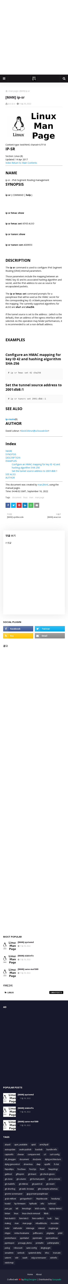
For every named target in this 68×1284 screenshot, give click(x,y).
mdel (7, 1228)
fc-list (56, 1164)
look (49, 1218)
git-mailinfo (10, 1184)
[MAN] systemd (26, 942)
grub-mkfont (10, 1198)
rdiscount (18, 1248)
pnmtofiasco (10, 1238)
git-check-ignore (47, 1174)
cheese (20, 1154)
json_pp (8, 1208)
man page (13, 91)
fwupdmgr (53, 1169)
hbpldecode (41, 1198)
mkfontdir (17, 1228)
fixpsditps (9, 1169)
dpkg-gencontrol (12, 1164)
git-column (21, 1179)
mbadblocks (41, 1223)
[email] (50, 635)
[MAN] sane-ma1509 (28, 969)
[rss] (18, 635)
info (42, 1203)
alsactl (7, 1144)
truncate (57, 1252)
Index (8, 162)
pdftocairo (38, 1233)
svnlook (20, 1252)
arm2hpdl (44, 1144)
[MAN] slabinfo (26, 955)
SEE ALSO (11, 474)
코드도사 (11, 103)
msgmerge (53, 1228)
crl (45, 1154)
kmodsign (26, 1208)
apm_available (20, 1144)
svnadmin (9, 1252)
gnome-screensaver (14, 1193)
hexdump (55, 1198)
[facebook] (18, 628)
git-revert (50, 1184)
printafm (39, 1243)
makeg (8, 1223)
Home (30, 1274)
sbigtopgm (45, 1248)
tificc (47, 1252)
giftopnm (20, 1174)
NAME (9, 450)
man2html (43, 484)
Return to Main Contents (24, 162)
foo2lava (21, 1169)
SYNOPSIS (11, 454)
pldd (60, 1233)
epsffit (47, 1164)
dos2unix (37, 1159)
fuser (42, 1169)
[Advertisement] (34, 37)
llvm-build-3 (10, 1218)
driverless (28, 1164)
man (31, 497)
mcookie (55, 1223)
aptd (33, 1144)
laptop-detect (55, 1208)
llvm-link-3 (23, 1218)
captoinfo (9, 1154)
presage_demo (25, 1243)
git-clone (8, 1179)
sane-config (31, 1248)
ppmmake (37, 1238)
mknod (41, 1228)
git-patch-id (37, 1184)
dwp (38, 1164)
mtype (7, 1233)
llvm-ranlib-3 (37, 1218)
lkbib (46, 1213)
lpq (56, 1218)
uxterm (8, 1257)
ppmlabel (24, 1238)
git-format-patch (37, 1179)
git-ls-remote (54, 1179)
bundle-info (51, 1149)
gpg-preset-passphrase (37, 1193)
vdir (17, 1257)
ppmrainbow (52, 1238)
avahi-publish (25, 1149)
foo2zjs (32, 1169)
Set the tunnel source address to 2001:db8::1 (34, 470)
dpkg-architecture (53, 1159)
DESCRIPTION (13, 457)
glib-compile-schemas (48, 1189)
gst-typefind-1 (26, 1198)
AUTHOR (10, 477)
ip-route (10, 419)
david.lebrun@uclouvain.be (34, 430)
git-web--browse (26, 1189)
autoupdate (10, 1149)
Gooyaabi (56, 1279)
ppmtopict (9, 1243)
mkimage (30, 1228)
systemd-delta (34, 1252)
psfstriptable (53, 1243)
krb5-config (40, 1208)
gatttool (8, 1174)
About (39, 1274)
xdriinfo (53, 1257)
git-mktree (23, 1184)
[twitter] (50, 628)
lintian (7, 1213)
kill (17, 1208)
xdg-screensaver (38, 1257)
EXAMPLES (11, 460)
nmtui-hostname (21, 1233)
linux (25, 497)
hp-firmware (19, 1203)
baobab (39, 1149)
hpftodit (33, 1203)
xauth (24, 1257)
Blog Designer (30, 1279)
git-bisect (32, 1174)
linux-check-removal (31, 1213)
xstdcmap (9, 1262)
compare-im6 (34, 1154)
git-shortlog (10, 1189)
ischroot (52, 1203)
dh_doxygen (10, 1159)
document (16, 497)
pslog (7, 1248)
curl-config (54, 1154)
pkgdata (50, 1233)
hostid (7, 1203)
